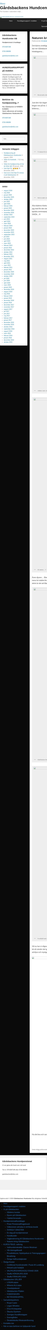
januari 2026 (8, 195)
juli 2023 (6, 236)
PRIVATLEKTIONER (15, 1268)
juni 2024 (7, 219)
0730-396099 (6, 51)
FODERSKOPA (13, 1294)
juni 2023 (7, 239)
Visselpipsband (13, 1288)
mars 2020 (7, 285)
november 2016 (9, 324)
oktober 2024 (8, 215)
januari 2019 (8, 298)
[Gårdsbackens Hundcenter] (23, 17)
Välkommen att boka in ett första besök (22, 1227)
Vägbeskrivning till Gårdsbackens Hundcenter (25, 1239)
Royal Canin (12, 1303)
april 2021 (7, 263)
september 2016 (9, 329)
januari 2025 (8, 208)
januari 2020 (8, 287)
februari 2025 (8, 206)
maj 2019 (7, 294)
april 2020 (7, 283)
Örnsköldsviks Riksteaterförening (20, 1320)
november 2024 (9, 212)
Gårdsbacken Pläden (15, 1291)
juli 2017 (6, 311)
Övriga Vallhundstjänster (17, 1259)
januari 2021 (8, 270)
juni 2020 (7, 280)
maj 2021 (7, 261)
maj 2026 (7, 193)
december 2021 (9, 256)
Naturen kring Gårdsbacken (18, 1241)
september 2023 (9, 234)
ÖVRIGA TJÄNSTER (15, 1230)
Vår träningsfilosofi (14, 1250)
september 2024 (9, 217)
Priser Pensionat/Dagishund (18, 1224)
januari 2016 (8, 338)
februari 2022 (8, 254)
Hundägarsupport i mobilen (27, 21)
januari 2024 (8, 228)
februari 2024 (8, 226)
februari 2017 (8, 318)
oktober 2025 (8, 199)
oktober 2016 (8, 327)
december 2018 (9, 300)
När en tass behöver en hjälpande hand (19, 1326)
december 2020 (9, 272)
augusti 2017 (8, 309)
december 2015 (9, 340)
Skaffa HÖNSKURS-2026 (17, 1274)
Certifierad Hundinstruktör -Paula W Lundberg (25, 1265)
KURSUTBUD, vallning (12, 1244)
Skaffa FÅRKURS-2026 (16, 1277)
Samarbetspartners (11, 1300)
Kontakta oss (8, 1323)
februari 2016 (8, 335)
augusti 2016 (8, 331)
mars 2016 (7, 333)
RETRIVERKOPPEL (15, 1297)
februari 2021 (8, 267)
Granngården (12, 1317)
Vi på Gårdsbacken (11, 1209)
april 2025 (7, 204)
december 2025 (9, 197)
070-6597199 (6, 47)
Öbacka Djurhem (14, 1312)
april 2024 (7, 221)
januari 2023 (8, 248)
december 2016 (9, 322)
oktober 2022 (8, 252)
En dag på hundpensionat (17, 1233)
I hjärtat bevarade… (15, 1218)
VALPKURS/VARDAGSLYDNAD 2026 (22, 1271)
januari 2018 (8, 302)
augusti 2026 (8, 190)
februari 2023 (8, 245)
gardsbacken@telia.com (10, 56)
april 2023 (7, 241)
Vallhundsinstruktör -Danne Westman (22, 1247)
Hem (11, 21)
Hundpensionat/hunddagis (14, 1221)
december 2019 (9, 289)
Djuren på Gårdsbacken (16, 1215)
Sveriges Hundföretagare (17, 1315)
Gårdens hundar (13, 1212)
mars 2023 (7, 243)
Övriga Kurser (9, 1262)
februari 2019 (8, 296)
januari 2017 (8, 320)
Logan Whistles (13, 1306)
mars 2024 (7, 223)
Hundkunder (12, 1236)
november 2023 (9, 232)
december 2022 (9, 250)
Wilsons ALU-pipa (14, 1285)
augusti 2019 (8, 291)
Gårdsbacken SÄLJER (12, 1279)
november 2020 (9, 274)
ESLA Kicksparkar (14, 1309)
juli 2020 (6, 278)
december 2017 (9, 305)
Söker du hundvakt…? (11, 159)
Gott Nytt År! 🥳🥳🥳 (11, 168)
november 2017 (9, 307)
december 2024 (9, 210)
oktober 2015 (8, 342)
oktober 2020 (8, 276)
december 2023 (9, 230)
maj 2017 (7, 316)
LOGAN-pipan (12, 1282)
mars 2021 (7, 265)
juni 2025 (7, 201)
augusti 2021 (8, 258)
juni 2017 (7, 313)
